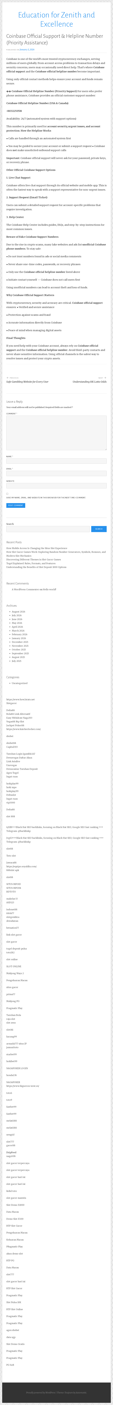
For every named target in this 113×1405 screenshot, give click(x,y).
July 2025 (16, 661)
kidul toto (11, 1191)
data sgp (10, 1337)
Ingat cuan (12, 776)
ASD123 (10, 902)
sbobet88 (11, 743)
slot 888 (10, 816)
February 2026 (19, 634)
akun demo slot (14, 1253)
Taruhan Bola (13, 1015)
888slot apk (12, 870)
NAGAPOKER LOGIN (17, 1068)
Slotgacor (11, 703)
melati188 (11, 1120)
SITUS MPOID (13, 884)
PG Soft (10, 1365)
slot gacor (11, 941)
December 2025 (20, 642)
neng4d (10, 1134)
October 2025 (19, 649)
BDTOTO (11, 891)
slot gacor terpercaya (17, 1163)
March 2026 (18, 630)
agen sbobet (12, 1330)
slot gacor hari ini (15, 1177)
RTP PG (10, 1260)
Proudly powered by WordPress (40, 1392)
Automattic (81, 1392)
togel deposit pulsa (16, 948)
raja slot (10, 1019)
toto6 (9, 1093)
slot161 (9, 1029)
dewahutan (12, 921)
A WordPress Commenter (25, 589)
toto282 (10, 952)
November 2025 (20, 646)
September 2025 (20, 653)
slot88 (9, 848)
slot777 (10, 1141)
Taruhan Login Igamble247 (20, 754)
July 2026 (16, 615)
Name (9, 457)
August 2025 (18, 657)
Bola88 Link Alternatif (18, 714)
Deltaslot (11, 795)
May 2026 (17, 623)
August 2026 (18, 611)
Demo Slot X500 (14, 1219)
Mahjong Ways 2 (15, 973)
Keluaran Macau (15, 1239)
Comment (11, 414)
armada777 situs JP (16, 1043)
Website (10, 481)
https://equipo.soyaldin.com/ (21, 866)
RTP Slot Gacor (14, 1226)
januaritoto (12, 1047)
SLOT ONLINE (13, 966)
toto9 (9, 1100)
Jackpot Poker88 (15, 725)
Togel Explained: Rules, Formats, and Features (31, 563)
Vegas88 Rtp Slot (15, 721)
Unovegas (11, 765)
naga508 (11, 1156)
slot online (12, 959)
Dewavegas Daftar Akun (19, 757)
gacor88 (10, 1145)
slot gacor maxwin (16, 1198)
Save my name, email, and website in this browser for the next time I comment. (46, 498)
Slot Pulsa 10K (13, 1302)
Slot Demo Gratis (15, 1344)
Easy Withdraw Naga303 (19, 718)
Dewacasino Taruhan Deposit (22, 769)
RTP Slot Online (14, 1309)
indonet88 (11, 909)
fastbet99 (11, 1107)
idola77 (10, 913)
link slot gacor (14, 934)
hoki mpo (11, 787)
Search (10, 524)
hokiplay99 (12, 783)
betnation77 (12, 928)
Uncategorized (19, 683)
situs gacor (12, 987)
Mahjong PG (12, 1001)
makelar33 (12, 898)
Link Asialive (13, 761)
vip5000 (10, 802)
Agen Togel (12, 773)
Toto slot (11, 855)
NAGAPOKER (13, 1082)
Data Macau (12, 1212)
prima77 (10, 994)
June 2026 (17, 619)
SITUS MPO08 (13, 888)
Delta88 (10, 710)
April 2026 (17, 627)
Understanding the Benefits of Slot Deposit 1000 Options (36, 567)
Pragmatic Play (14, 1008)
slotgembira (12, 917)
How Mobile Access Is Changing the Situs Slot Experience (36, 548)
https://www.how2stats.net (20, 699)
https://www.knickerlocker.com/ (23, 729)
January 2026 (19, 638)
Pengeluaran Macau (17, 980)
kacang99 (11, 1036)
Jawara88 (11, 862)
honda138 (11, 1075)
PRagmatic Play (14, 1246)
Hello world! (49, 589)
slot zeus (11, 1022)
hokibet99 (11, 1061)
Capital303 (12, 747)
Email (9, 469)
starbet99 (11, 1054)
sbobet (9, 736)
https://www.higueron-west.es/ (22, 1086)
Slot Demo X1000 (15, 1205)
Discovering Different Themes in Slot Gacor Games (33, 559)
